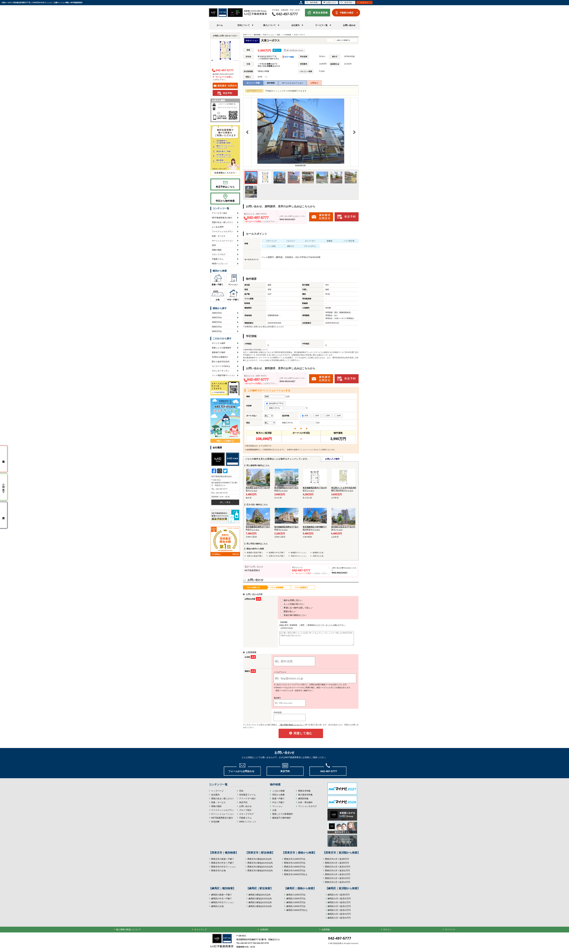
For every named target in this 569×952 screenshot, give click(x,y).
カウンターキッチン (220, 371)
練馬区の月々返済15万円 (339, 918)
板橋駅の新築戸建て (255, 553)
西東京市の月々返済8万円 (337, 859)
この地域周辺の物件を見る (268, 59)
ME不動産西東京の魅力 (222, 218)
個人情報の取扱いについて (128, 929)
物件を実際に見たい (292, 600)
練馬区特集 (303, 798)
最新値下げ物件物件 (281, 818)
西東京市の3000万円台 (294, 866)
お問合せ (314, 83)
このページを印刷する (227, 104)
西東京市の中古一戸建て (222, 863)
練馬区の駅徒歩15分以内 (260, 902)
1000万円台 (217, 313)
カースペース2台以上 (221, 366)
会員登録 (326, 929)
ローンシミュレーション (292, 83)
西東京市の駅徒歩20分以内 (260, 870)
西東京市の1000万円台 (294, 859)
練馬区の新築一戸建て (221, 894)
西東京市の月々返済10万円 (337, 866)
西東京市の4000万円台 (294, 870)
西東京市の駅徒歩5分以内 (259, 859)
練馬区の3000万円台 (296, 902)
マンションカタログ (307, 806)
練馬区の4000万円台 (296, 906)
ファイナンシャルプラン (222, 231)
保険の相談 (217, 250)
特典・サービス (218, 236)
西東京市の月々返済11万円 (337, 870)
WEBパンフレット (220, 264)
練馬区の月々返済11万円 (339, 902)
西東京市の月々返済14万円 (337, 882)
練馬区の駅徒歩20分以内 (260, 906)
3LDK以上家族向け (220, 357)
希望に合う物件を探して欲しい (298, 608)
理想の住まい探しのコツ (222, 222)
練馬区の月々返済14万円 (339, 914)
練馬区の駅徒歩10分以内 (260, 898)
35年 (306, 416)
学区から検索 (278, 794)
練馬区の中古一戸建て (221, 898)
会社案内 (215, 794)
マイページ (450, 929)
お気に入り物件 (332, 459)
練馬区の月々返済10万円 (339, 898)
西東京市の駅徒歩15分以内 (260, 866)
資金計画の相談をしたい (294, 615)
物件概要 (271, 83)
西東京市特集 (304, 791)
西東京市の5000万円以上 (295, 874)
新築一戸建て (217, 284)
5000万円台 (217, 331)
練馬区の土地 (217, 906)
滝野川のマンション (299, 556)
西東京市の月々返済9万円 (337, 863)
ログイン (387, 929)
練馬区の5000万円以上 (297, 910)
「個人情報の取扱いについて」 (291, 725)
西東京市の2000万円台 (294, 863)
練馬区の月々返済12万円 (339, 906)
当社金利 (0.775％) (276, 403)
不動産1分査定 (346, 12)
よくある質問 (217, 227)
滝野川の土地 (318, 556)
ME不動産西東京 (252, 570)
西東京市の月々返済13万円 (337, 878)
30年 (317, 416)
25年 (328, 416)
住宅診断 (215, 821)
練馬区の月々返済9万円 (339, 894)
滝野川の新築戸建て (255, 556)
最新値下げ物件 (218, 352)
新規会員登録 (320, 12)
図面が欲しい (289, 611)
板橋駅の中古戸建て (277, 553)
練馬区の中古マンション (222, 902)
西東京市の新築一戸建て (222, 859)
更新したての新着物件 (221, 348)
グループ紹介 (245, 810)
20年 (339, 416)
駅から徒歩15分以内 (220, 361)
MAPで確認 (289, 57)
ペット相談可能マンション (223, 375)
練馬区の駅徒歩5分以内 (259, 894)
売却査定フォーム (247, 794)
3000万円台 (217, 322)
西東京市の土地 (218, 870)
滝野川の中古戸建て (277, 556)
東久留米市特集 (305, 794)
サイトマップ (200, 929)
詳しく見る (225, 502)
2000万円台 (217, 317)
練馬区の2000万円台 (296, 898)
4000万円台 (217, 327)
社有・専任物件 (305, 802)
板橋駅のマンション (299, 553)
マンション (233, 284)
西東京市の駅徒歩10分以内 (260, 863)
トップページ (217, 791)
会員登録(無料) (252, 450)
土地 (217, 300)
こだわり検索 (278, 791)
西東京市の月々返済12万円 (337, 874)
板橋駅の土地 (318, 553)
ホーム (220, 25)
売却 (214, 245)
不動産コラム (217, 259)
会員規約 (264, 929)
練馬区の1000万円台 (296, 894)
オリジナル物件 (218, 343)
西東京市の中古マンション (223, 866)
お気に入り (331, 2)
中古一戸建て (233, 300)
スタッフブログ (218, 254)
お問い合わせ (349, 25)
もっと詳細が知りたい (293, 604)
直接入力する (275, 408)
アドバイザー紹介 (219, 213)
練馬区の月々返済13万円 (339, 910)
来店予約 (243, 802)
